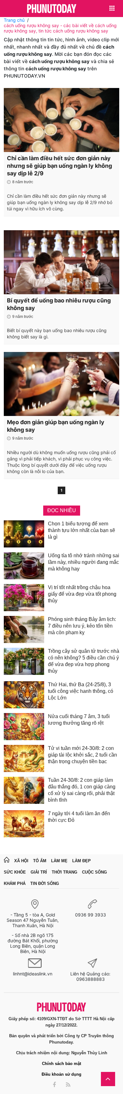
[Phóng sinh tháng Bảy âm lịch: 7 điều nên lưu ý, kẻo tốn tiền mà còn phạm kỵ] (24, 629)
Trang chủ (14, 20)
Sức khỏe (15, 872)
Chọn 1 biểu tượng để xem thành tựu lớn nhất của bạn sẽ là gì (81, 530)
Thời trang (64, 872)
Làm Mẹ (59, 860)
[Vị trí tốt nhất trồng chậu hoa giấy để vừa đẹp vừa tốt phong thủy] (24, 597)
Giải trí (39, 872)
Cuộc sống (94, 872)
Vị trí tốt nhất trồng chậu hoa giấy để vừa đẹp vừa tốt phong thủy (82, 594)
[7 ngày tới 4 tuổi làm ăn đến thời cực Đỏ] (24, 823)
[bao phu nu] (51, 9)
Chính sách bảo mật (61, 1063)
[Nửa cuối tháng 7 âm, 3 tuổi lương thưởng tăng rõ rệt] (24, 726)
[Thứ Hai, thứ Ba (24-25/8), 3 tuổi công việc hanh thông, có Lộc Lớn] (24, 694)
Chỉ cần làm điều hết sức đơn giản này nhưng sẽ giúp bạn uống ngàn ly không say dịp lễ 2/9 (59, 166)
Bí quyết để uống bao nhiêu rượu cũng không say (59, 304)
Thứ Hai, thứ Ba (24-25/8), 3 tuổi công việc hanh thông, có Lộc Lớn (80, 691)
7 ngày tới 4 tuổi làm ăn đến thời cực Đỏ (79, 817)
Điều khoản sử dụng (61, 1074)
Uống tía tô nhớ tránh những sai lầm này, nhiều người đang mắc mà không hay (83, 562)
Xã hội (21, 860)
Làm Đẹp (81, 860)
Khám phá (15, 883)
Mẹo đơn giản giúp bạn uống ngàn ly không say (55, 426)
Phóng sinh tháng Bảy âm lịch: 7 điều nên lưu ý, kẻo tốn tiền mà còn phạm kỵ (82, 626)
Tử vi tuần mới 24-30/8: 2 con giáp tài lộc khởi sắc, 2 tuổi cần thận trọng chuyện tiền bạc (82, 755)
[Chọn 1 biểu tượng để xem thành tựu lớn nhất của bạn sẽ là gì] (24, 533)
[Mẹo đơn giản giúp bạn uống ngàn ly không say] (61, 384)
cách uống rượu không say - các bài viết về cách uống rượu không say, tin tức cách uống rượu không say (60, 28)
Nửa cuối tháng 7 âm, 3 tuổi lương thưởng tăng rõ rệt (79, 720)
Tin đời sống (44, 883)
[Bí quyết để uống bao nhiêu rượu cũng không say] (61, 262)
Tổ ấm (39, 860)
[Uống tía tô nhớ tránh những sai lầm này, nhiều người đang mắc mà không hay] (24, 565)
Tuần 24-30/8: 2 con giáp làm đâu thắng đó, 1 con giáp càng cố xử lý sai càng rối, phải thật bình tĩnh (81, 790)
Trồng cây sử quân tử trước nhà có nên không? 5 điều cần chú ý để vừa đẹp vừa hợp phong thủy (83, 661)
